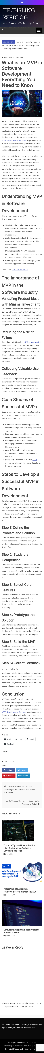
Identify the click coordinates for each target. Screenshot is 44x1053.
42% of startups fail (32, 342)
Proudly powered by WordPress (18, 1046)
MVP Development (20, 270)
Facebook (9, 770)
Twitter (23, 770)
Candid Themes (32, 1049)
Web (6, 93)
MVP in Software (10, 761)
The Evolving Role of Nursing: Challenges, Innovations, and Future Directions (19, 789)
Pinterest (9, 775)
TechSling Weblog (19, 14)
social (35, 459)
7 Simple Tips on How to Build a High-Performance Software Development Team (19, 848)
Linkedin (24, 775)
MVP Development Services (14, 140)
